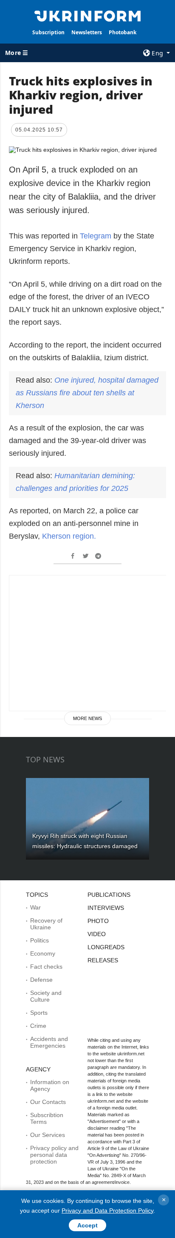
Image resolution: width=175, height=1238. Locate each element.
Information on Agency (49, 1085)
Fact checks (46, 966)
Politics (39, 940)
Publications (109, 894)
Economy (42, 953)
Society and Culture (46, 996)
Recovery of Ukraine (46, 924)
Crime (38, 1025)
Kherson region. (69, 536)
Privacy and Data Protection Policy (107, 1210)
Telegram (95, 236)
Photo (98, 921)
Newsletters (86, 32)
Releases (103, 960)
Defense (41, 979)
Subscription (48, 32)
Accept (87, 1225)
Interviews (106, 907)
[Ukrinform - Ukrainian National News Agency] (87, 15)
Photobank (122, 32)
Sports (39, 1012)
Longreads (106, 947)
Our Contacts (48, 1101)
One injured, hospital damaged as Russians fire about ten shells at (87, 393)
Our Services (47, 1134)
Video (97, 934)
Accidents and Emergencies (49, 1042)
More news (87, 718)
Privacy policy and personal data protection (54, 1155)
